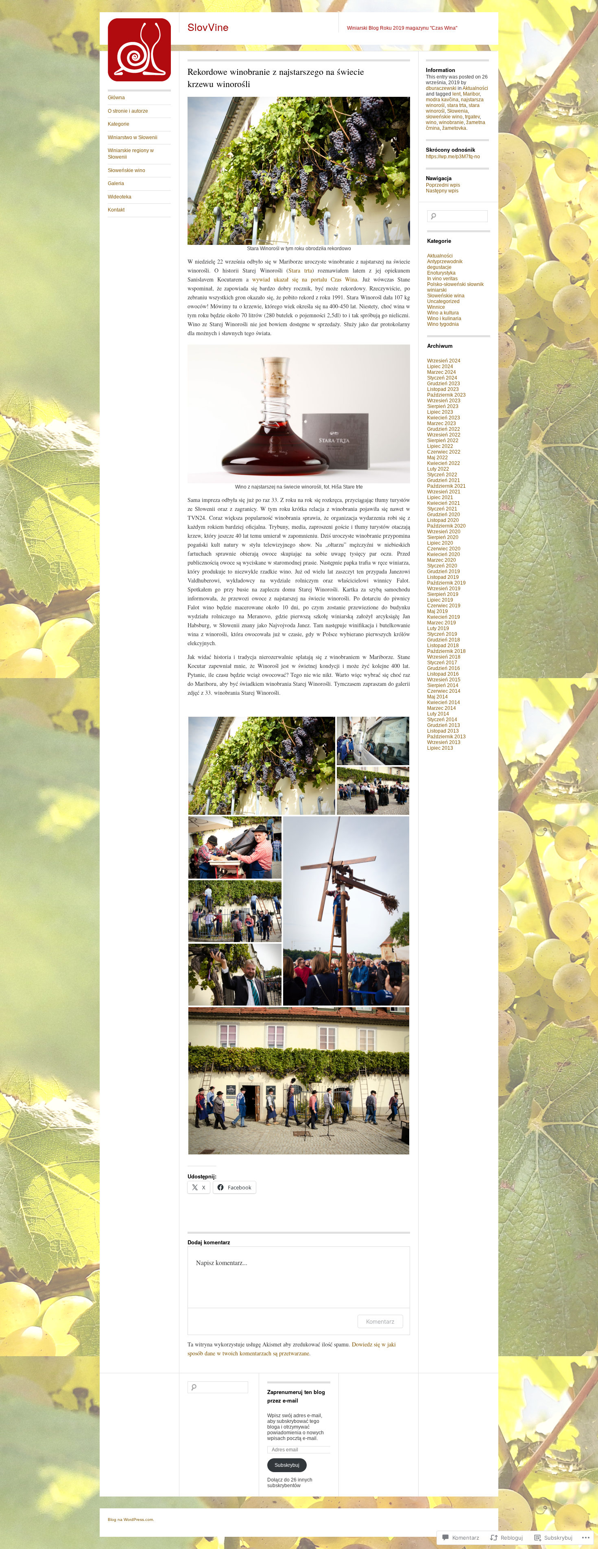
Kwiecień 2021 (443, 503)
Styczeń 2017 (442, 662)
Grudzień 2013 (443, 725)
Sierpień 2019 (442, 594)
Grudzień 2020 (443, 514)
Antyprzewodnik (445, 261)
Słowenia (457, 111)
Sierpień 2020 (442, 537)
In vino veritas (442, 278)
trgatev (472, 117)
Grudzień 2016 (443, 668)
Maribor (471, 94)
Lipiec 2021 (440, 497)
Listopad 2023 (443, 389)
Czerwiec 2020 (444, 549)
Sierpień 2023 (442, 406)
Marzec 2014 (441, 708)
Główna (116, 97)
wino (431, 122)
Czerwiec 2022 (444, 452)
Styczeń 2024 (442, 378)
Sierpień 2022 (442, 440)
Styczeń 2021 (442, 509)
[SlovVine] (139, 80)
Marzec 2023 (441, 423)
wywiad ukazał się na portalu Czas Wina (304, 279)
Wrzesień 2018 (444, 657)
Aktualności (475, 88)
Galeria (116, 183)
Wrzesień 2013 (444, 742)
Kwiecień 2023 (443, 418)
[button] (262, 766)
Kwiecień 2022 (443, 463)
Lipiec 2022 (440, 446)
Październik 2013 (446, 737)
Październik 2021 (446, 486)
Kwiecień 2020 (443, 554)
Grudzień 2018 (443, 640)
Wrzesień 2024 (444, 361)
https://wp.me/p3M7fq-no (453, 156)
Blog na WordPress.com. (131, 1519)
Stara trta (300, 270)
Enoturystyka (441, 273)
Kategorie (118, 124)
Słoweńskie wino (126, 170)
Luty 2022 (438, 469)
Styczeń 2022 (442, 475)
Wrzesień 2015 (444, 680)
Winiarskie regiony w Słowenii (131, 154)
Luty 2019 (438, 628)
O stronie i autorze (128, 111)
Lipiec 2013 (440, 748)
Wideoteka (119, 197)
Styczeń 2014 (442, 719)
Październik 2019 (446, 583)
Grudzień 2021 (443, 480)
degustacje (439, 267)
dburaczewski (441, 88)
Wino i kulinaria (444, 318)
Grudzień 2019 (443, 571)
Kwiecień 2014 (443, 702)
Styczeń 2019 (442, 634)
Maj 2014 (437, 697)
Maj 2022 (437, 457)
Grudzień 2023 (443, 383)
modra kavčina (442, 100)
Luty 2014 (438, 714)
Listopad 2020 (443, 520)
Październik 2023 (446, 395)
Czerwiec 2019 (444, 606)
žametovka (454, 128)
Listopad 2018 (443, 645)
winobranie (451, 122)
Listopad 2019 (443, 577)
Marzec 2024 (441, 372)
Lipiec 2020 (440, 543)
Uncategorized (443, 301)
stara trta (456, 105)
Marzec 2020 (441, 560)
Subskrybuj (287, 1465)
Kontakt (116, 210)
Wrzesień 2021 (444, 492)
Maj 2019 (437, 611)
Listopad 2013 (443, 731)
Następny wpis (442, 191)
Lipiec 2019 (440, 600)
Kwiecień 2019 (443, 617)
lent (456, 94)
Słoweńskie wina (446, 296)
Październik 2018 (446, 651)
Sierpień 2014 (442, 685)
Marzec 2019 (441, 623)
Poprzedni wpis (443, 185)
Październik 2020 (446, 526)
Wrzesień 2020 (444, 532)
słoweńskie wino (444, 117)
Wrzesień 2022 (444, 435)
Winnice (436, 307)
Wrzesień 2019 (444, 588)
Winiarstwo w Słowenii (132, 137)
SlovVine (208, 26)
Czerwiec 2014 (444, 691)
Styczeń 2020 (442, 566)
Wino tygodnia (443, 324)
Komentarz (380, 1321)
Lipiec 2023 (440, 412)
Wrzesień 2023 (444, 401)
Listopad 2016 (443, 674)
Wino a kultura (443, 313)
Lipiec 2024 (440, 366)
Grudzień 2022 (443, 429)
